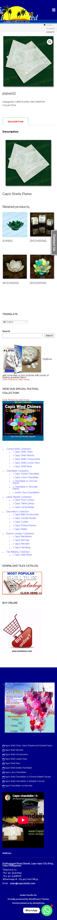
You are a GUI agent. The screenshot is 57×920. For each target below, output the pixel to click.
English (9, 322)
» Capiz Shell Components (26, 459)
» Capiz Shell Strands (23, 455)
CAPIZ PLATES (22, 101)
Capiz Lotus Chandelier (15, 772)
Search (6, 331)
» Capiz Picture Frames (24, 525)
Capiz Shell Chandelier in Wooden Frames (24, 781)
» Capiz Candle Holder (24, 518)
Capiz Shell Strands (14, 750)
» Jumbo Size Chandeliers (26, 492)
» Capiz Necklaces (22, 536)
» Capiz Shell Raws (22, 466)
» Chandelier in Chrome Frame (25, 482)
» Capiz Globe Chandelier (26, 473)
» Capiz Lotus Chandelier (25, 477)
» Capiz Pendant (21, 543)
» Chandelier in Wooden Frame (25, 487)
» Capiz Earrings (21, 540)
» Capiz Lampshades (23, 507)
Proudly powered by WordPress (24, 899)
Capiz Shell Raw (12, 763)
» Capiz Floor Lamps (23, 500)
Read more (19, 226)
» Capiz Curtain (20, 521)
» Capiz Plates (20, 529)
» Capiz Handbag (21, 547)
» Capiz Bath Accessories (26, 514)
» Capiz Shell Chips (23, 451)
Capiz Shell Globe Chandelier (18, 768)
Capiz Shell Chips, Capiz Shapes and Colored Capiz (28, 745)
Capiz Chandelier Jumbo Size (18, 785)
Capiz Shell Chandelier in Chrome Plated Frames (28, 776)
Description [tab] (15, 121)
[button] (50, 42)
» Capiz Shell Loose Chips (26, 462)
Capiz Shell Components (16, 754)
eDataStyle (38, 903)
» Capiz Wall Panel (22, 554)
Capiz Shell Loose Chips (16, 759)
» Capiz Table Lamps (23, 503)
